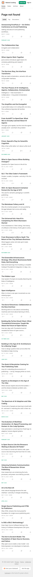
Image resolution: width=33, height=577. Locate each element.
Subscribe (22, 2)
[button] (3, 6)
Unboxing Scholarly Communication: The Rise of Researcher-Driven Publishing (15, 467)
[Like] (2, 249)
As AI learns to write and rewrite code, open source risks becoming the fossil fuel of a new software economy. (15, 450)
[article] (16, 31)
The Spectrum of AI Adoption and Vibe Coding (16, 402)
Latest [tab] (4, 19)
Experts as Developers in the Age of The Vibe (15, 382)
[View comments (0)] (12, 36)
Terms (22, 562)
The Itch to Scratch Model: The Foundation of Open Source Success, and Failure (15, 539)
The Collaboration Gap (10, 45)
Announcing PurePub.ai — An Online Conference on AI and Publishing (15, 26)
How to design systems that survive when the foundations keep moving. (15, 350)
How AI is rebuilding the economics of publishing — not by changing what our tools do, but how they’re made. (15, 370)
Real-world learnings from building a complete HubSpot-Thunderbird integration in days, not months (16, 266)
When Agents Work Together (12, 57)
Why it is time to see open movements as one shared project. (15, 294)
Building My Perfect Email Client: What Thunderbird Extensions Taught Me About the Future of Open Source (16, 323)
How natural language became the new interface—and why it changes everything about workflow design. (14, 491)
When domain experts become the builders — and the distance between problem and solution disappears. (15, 387)
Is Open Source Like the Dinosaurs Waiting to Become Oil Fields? (14, 446)
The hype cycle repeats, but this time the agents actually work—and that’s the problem (16, 127)
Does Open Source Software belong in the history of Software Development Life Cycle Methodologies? (15, 526)
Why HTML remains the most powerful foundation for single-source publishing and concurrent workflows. (15, 512)
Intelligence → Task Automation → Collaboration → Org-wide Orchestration (14, 94)
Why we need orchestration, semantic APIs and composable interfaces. (16, 77)
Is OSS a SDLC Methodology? (12, 522)
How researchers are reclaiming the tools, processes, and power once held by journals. (15, 473)
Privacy (17, 562)
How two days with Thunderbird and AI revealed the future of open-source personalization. (13, 329)
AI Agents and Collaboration (10, 48)
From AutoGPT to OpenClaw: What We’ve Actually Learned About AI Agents (14, 120)
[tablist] (10, 19)
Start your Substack (11, 568)
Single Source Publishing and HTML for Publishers (15, 507)
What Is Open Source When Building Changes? (15, 161)
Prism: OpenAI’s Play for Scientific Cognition (14, 142)
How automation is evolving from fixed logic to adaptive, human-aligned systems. (16, 430)
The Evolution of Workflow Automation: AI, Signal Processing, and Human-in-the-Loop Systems (16, 424)
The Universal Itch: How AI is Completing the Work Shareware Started (13, 221)
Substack (7, 573)
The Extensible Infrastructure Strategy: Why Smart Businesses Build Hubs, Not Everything (16, 260)
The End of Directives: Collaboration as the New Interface (16, 306)
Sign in (29, 2)
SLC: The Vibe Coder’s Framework (14, 174)
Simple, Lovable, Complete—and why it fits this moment (16, 177)
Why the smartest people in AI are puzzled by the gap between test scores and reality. (15, 208)
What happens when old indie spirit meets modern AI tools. (14, 243)
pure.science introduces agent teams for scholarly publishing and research (14, 61)
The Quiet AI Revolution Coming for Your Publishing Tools (15, 365)
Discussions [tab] (15, 19)
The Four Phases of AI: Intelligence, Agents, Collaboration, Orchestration (15, 89)
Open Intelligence (8, 290)
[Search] (30, 19)
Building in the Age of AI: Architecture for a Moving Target (16, 345)
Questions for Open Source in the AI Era (14, 164)
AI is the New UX (7, 488)
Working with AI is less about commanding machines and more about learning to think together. (15, 311)
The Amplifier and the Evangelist (14, 104)
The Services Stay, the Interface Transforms (13, 72)
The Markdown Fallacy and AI (12, 204)
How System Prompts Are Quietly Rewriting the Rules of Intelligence (16, 280)
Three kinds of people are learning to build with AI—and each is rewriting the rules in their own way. (16, 407)
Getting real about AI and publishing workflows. (12, 31)
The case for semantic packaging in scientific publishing (15, 194)
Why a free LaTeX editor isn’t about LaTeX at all (16, 146)
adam (7, 34)
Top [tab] (9, 19)
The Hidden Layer (8, 276)
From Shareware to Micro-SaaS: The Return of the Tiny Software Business (15, 238)
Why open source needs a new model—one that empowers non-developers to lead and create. (15, 545)
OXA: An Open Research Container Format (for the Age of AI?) (14, 189)
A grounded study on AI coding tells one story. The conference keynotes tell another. (16, 108)
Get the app (25, 568)
